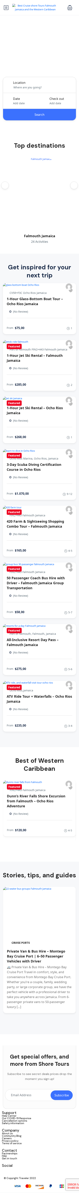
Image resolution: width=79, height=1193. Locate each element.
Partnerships (9, 1153)
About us (7, 1133)
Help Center (9, 1115)
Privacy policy (10, 1140)
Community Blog (11, 1136)
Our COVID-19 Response (16, 1118)
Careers (7, 1138)
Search (39, 114)
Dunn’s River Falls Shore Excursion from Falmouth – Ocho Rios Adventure (36, 801)
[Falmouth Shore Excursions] (69, 286)
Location (19, 83)
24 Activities (39, 242)
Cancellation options (14, 1120)
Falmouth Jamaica (39, 236)
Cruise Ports (21, 942)
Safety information (13, 1123)
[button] (69, 7)
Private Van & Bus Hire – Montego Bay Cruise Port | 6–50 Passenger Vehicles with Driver (36, 956)
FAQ (4, 1156)
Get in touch (9, 1158)
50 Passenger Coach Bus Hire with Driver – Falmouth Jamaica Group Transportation (36, 583)
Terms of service (12, 1143)
